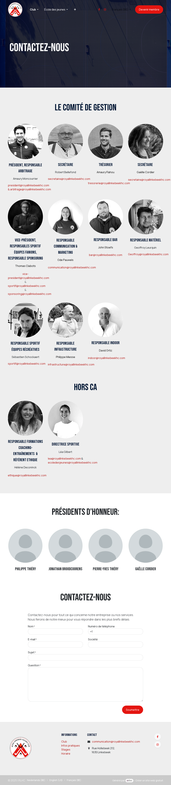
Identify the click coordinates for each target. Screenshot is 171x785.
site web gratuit (154, 780)
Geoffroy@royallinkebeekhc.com (148, 254)
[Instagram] (105, 9)
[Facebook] (99, 9)
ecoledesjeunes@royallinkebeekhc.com (72, 462)
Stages (65, 749)
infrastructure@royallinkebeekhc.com (71, 364)
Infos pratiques (70, 745)
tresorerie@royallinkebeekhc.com (109, 183)
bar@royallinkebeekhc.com (105, 255)
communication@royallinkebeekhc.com (72, 267)
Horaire (65, 753)
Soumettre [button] (132, 710)
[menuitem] (34, 9)
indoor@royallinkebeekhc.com (106, 358)
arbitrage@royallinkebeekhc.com (30, 189)
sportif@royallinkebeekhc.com (26, 286)
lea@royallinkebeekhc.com (64, 458)
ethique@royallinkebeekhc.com (27, 475)
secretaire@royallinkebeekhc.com (69, 179)
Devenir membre (149, 9)
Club (64, 741)
